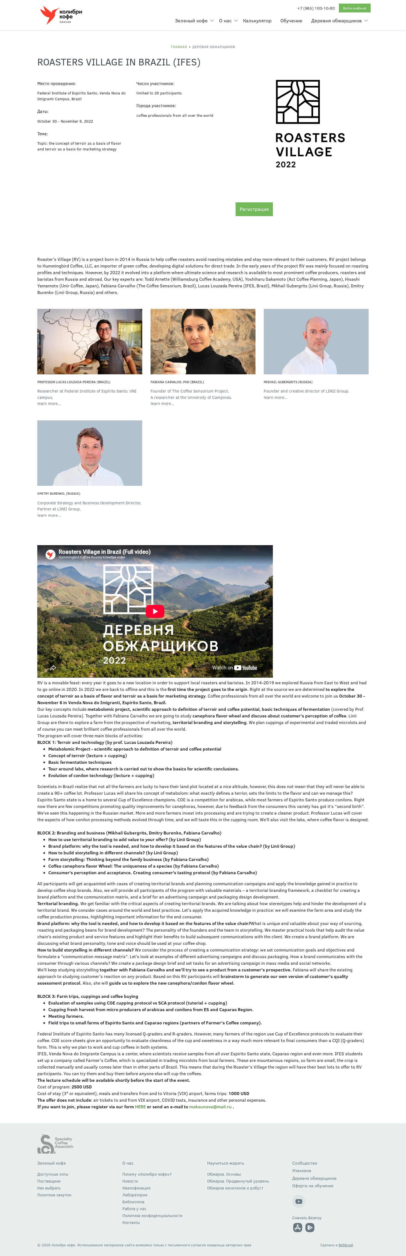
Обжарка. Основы (224, 1174)
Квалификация (136, 1188)
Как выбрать (48, 1188)
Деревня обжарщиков (336, 20)
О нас (225, 20)
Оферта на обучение (312, 1185)
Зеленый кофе (191, 20)
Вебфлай (346, 1244)
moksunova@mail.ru (210, 1106)
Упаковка (301, 1170)
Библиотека (133, 1201)
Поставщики (49, 1181)
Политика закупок (54, 1194)
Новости (130, 1181)
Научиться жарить (225, 1163)
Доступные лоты (52, 1174)
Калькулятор (257, 20)
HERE (140, 1106)
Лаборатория (134, 1194)
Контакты (131, 1222)
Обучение (291, 20)
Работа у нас (134, 1208)
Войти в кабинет (355, 8)
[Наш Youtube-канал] (298, 1201)
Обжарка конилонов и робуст (235, 1188)
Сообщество (304, 1163)
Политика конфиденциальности (152, 1215)
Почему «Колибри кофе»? (147, 1174)
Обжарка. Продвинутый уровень (238, 1181)
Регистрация (254, 209)
